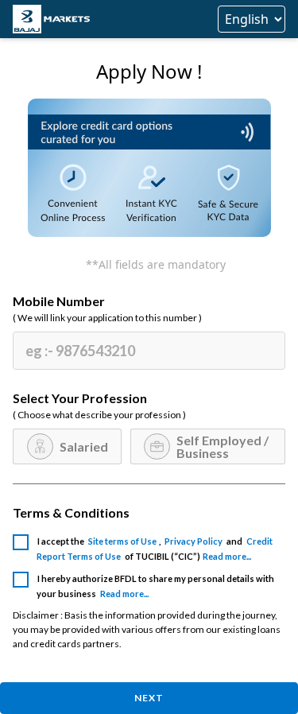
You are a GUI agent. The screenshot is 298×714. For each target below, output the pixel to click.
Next (149, 698)
